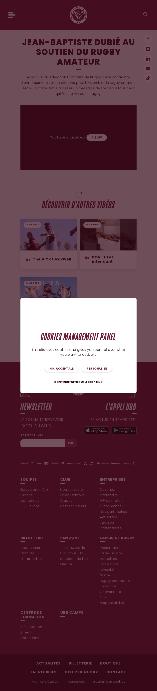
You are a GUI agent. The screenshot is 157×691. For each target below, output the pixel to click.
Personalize (97, 368)
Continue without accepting (78, 382)
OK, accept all (62, 368)
